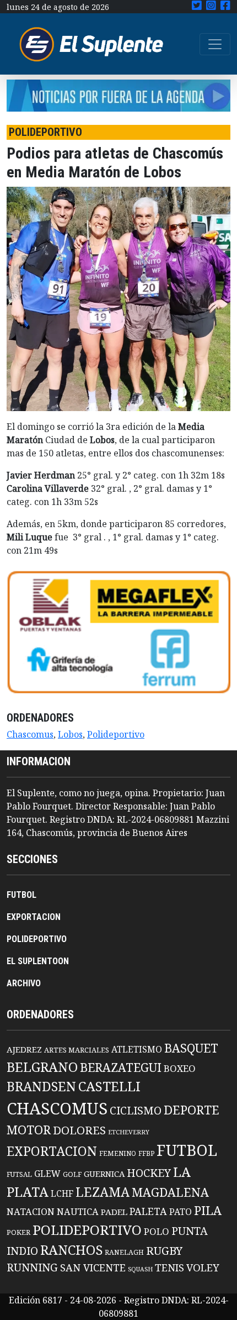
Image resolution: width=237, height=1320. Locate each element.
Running (32, 1267)
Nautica (78, 1211)
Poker (18, 1232)
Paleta (148, 1211)
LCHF (62, 1193)
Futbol (187, 1149)
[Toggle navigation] (215, 44)
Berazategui (120, 1067)
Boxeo (180, 1068)
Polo (156, 1231)
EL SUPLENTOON (38, 961)
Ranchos (71, 1250)
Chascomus (30, 734)
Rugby (164, 1250)
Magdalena (170, 1192)
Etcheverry (128, 1132)
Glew (47, 1174)
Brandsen (41, 1086)
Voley (202, 1267)
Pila (208, 1210)
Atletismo (136, 1049)
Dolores (79, 1130)
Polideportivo (115, 734)
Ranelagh (124, 1252)
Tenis (169, 1267)
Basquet (191, 1048)
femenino (117, 1153)
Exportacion (52, 1151)
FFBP (146, 1153)
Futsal (19, 1174)
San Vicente (93, 1267)
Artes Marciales (76, 1050)
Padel (114, 1211)
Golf (72, 1174)
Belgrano (42, 1067)
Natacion (31, 1211)
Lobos (70, 734)
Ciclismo (135, 1110)
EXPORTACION (34, 917)
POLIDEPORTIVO (37, 939)
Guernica (104, 1173)
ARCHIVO (24, 983)
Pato (180, 1212)
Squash (140, 1269)
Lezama (103, 1192)
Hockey (149, 1172)
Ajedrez (24, 1049)
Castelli (109, 1086)
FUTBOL (21, 895)
